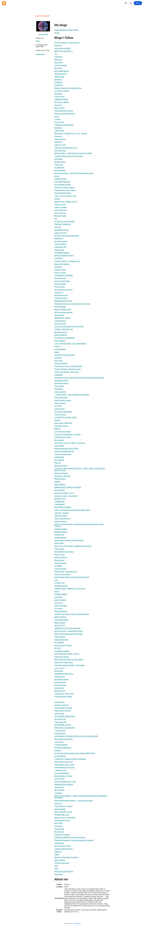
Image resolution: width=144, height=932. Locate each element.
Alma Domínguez (60, 600)
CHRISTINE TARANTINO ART (64, 451)
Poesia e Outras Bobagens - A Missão (67, 434)
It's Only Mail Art (60, 756)
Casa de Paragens (60, 65)
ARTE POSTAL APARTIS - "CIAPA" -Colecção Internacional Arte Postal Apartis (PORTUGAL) (80, 797)
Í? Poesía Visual (60, 731)
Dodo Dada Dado (60, 150)
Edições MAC (59, 543)
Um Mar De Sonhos (61, 241)
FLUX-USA (58, 406)
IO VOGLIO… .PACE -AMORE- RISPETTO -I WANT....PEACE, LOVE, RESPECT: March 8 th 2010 (80, 469)
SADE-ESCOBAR (60, 284)
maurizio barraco (60, 139)
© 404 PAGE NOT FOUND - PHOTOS (66, 654)
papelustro (58, 79)
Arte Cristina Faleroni (61, 71)
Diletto (56, 854)
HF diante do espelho (61, 91)
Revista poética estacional (63, 312)
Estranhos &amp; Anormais (63, 849)
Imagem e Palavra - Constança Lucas (67, 261)
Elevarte (57, 199)
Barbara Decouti (59, 162)
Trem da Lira (58, 603)
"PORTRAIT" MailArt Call (62, 224)
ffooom (56, 33)
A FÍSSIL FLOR (59, 583)
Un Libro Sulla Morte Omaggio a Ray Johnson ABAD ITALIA (74, 753)
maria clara (58, 803)
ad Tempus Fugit (60, 719)
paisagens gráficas (60, 529)
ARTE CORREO (59, 790)
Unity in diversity (60, 213)
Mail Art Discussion (61, 295)
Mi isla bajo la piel (60, 332)
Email (37, 41)
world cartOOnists (60, 210)
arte (55, 219)
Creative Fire (58, 292)
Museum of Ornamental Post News (66, 857)
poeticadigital (59, 843)
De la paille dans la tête (62, 846)
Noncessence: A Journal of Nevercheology (69, 540)
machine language (60, 606)
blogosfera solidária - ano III (64, 493)
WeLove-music (59, 108)
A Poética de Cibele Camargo (64, 187)
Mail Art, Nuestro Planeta (62, 645)
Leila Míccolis (59, 535)
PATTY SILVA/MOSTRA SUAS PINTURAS (68, 634)
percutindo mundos (60, 586)
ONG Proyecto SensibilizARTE (64, 728)
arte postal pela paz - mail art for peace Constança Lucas (73, 173)
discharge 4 (58, 267)
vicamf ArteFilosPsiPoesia (63, 111)
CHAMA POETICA (60, 179)
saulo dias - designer (61, 513)
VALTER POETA (59, 625)
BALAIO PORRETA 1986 (62, 309)
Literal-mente (59, 688)
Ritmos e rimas (59, 554)
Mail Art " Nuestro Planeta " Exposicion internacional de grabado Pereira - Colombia (79, 525)
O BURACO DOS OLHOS (62, 437)
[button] (125, 3)
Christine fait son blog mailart (64, 221)
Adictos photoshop (60, 466)
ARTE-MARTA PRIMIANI (62, 507)
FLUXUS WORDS (60, 244)
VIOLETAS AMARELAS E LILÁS (65, 782)
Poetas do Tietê (59, 204)
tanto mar (57, 463)
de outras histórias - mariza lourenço (66, 43)
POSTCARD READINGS (62, 182)
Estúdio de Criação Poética (63, 662)
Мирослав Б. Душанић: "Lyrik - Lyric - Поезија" (70, 133)
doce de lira (58, 361)
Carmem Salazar (60, 809)
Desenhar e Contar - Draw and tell (65, 496)
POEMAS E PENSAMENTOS (64, 125)
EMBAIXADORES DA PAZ (63, 301)
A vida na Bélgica (60, 414)
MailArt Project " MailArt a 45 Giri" (65, 202)
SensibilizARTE (59, 490)
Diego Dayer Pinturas (61, 657)
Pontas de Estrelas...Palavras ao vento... (68, 369)
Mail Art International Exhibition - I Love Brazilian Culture (73, 801)
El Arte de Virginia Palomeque (64, 114)
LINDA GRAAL (59, 131)
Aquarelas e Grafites (61, 380)
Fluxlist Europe (59, 702)
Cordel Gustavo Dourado (62, 400)
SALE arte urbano (60, 324)
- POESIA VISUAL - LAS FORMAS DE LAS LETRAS (71, 395)
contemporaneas (60, 321)
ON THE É (57, 648)
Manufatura (58, 94)
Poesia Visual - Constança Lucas (65, 572)
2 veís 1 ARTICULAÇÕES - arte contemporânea (70, 344)
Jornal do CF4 (59, 787)
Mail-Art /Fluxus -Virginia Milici (65, 818)
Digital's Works (59, 409)
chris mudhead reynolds (62, 185)
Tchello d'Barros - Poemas (63, 806)
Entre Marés (58, 159)
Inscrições (58, 136)
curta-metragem (59, 341)
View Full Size (43, 34)
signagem (57, 750)
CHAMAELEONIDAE (61, 99)
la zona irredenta (60, 682)
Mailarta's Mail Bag (60, 611)
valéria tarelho (59, 386)
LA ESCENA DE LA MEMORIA (64, 338)
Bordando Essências (61, 383)
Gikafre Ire (58, 852)
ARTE (56, 866)
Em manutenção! (60, 170)
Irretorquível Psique (61, 426)
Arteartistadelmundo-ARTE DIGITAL (66, 30)
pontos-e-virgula (60, 273)
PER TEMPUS (59, 642)
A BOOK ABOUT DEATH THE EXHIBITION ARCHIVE (71, 577)
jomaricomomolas (60, 521)
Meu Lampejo (59, 440)
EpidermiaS (58, 142)
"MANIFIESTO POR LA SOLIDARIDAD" (67, 628)
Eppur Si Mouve (59, 860)
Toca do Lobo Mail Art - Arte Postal (66, 372)
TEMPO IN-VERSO (60, 516)
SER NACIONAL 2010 (61, 815)
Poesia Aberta (59, 446)
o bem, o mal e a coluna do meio (65, 196)
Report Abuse (40, 54)
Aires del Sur (58, 671)
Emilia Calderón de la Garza (63, 762)
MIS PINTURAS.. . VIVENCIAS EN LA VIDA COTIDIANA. (73, 153)
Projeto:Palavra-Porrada (62, 711)
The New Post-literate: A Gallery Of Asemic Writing (71, 614)
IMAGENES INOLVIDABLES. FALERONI (67, 487)
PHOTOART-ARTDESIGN (62, 193)
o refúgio (57, 119)
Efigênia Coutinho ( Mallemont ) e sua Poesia (69, 589)
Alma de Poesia (59, 691)
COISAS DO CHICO (60, 298)
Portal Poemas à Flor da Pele (64, 767)
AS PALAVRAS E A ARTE (62, 725)
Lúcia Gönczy (58, 742)
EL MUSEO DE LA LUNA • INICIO (65, 417)
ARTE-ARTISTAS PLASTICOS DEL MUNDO (68, 660)
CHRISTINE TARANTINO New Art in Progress (69, 837)
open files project (60, 563)
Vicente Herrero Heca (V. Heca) (64, 190)
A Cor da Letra (59, 122)
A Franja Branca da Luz (62, 820)
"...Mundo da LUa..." (60, 770)
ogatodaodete (59, 457)
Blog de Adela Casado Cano (63, 552)
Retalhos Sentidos (60, 532)
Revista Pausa (59, 560)
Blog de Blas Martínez (62, 264)
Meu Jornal (58, 68)
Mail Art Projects (60, 479)
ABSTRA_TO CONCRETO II (63, 51)
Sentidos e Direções (61, 705)
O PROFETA (58, 258)
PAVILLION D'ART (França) (63, 812)
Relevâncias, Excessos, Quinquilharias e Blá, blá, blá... (72, 304)
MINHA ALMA (59, 77)
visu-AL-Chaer (59, 713)
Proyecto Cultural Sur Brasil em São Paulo (68, 156)
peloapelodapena (60, 537)
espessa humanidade (61, 773)
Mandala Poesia (59, 499)
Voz (55, 54)
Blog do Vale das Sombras (63, 739)
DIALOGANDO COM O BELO (63, 674)
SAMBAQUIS (58, 238)
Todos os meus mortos (62, 574)
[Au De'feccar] (59, 832)
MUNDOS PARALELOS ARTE (64, 255)
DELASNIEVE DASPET (62, 253)
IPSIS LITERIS (59, 549)
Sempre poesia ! (60, 733)
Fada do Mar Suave (60, 397)
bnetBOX (57, 482)
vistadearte (58, 793)
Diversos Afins (59, 97)
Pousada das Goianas (61, 651)
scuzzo (56, 176)
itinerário (57, 420)
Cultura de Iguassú (60, 557)
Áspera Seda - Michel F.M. (63, 423)
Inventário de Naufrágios (62, 748)
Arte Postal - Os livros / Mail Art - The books (69, 443)
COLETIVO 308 (59, 779)
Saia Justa (58, 105)
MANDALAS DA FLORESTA (63, 784)
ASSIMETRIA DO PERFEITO (63, 871)
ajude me (57, 429)
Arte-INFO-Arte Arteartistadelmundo (66, 236)
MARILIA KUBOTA (60, 335)
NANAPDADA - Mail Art (62, 318)
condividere (58, 597)
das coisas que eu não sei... (63, 290)
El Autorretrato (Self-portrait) (64, 694)
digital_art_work (59, 145)
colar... (56, 580)
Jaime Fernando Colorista (63, 708)
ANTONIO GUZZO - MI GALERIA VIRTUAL (68, 631)
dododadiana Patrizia (61, 230)
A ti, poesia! (58, 608)
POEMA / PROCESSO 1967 (63, 329)
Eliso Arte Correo (60, 278)
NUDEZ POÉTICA (60, 617)
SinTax (56, 116)
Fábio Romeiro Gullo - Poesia (64, 765)
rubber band (58, 874)
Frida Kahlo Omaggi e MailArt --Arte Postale (69, 665)
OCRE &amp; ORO (60, 247)
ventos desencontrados (62, 48)
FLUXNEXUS (58, 85)
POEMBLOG (58, 82)
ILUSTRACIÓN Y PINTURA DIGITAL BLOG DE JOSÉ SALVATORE (76, 736)
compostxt (58, 358)
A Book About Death (61, 640)
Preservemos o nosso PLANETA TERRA (68, 366)
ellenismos (58, 60)
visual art (57, 346)
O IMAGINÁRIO (59, 504)
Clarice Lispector (60, 392)
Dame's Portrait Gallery (62, 281)
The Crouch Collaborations (63, 412)
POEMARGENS (59, 502)
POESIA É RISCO (60, 270)
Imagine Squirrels (60, 569)
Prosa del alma (59, 287)
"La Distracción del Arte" (62, 432)
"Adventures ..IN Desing (62, 476)
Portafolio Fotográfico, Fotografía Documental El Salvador (74, 840)
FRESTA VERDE (59, 637)
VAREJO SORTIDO (60, 74)
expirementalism (60, 349)
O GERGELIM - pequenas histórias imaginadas (70, 759)
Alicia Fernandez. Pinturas (63, 776)
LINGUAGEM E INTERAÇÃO (63, 275)
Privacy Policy (77, 923)
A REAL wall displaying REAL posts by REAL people (72, 510)
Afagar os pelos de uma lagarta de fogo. (68, 88)
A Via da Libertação (61, 363)
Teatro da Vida (59, 829)
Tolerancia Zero (59, 677)
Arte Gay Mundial (60, 307)
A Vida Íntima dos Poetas (63, 696)
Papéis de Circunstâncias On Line (65, 148)
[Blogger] (4, 3)
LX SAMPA (58, 566)
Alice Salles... (58, 62)
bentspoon (58, 45)
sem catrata (58, 826)
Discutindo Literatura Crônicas (64, 355)
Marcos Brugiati (59, 623)
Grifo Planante (59, 460)
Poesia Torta (58, 165)
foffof (56, 869)
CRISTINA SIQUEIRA (61, 620)
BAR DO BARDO (59, 484)
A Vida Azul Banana (60, 745)
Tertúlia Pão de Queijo (61, 863)
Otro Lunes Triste (60, 685)
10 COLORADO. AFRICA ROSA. (64, 716)
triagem (57, 352)
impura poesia (59, 250)
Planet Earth (58, 389)
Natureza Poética (60, 216)
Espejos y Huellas (60, 207)
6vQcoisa (57, 227)
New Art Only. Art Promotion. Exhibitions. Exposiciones (73, 546)
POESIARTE (58, 57)
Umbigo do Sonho (60, 233)
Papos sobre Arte (60, 722)
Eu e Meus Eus (59, 167)
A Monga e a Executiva (62, 835)
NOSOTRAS (58, 823)
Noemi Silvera (59, 315)
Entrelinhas (58, 128)
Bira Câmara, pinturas (61, 679)
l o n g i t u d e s (59, 668)
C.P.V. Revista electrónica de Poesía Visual (68, 326)
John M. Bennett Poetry (62, 519)
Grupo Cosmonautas (61, 473)
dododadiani (58, 375)
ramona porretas (60, 403)
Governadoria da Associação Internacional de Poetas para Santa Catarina (79, 378)
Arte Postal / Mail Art (61, 102)
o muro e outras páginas (62, 454)
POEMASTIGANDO (60, 594)
